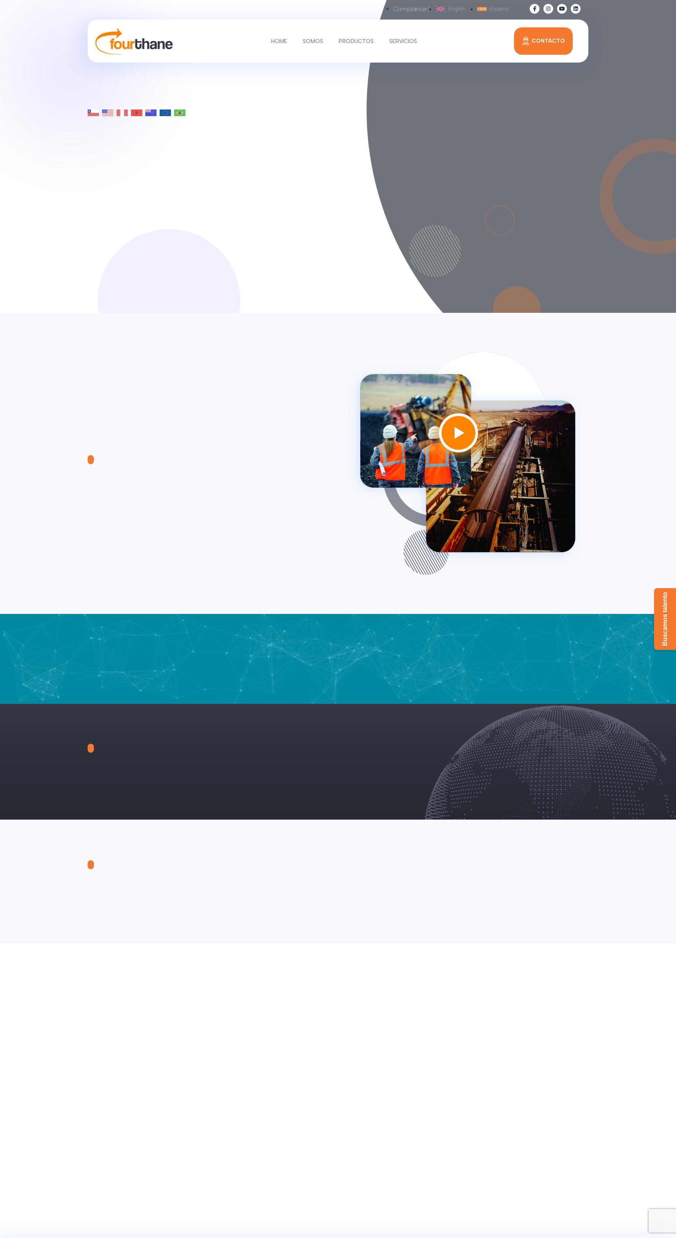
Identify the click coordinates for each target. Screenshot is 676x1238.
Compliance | (411, 9)
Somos (313, 41)
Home (279, 41)
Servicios (403, 41)
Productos (356, 41)
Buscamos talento (665, 619)
